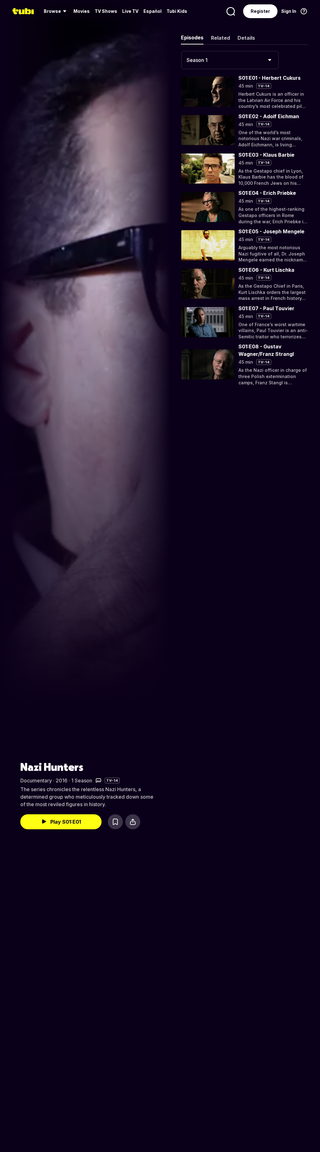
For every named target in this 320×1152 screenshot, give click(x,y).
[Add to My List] (115, 821)
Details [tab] (246, 38)
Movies (81, 11)
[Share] (132, 821)
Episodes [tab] (192, 37)
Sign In (288, 11)
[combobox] (230, 60)
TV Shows (106, 11)
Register (260, 11)
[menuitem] (56, 11)
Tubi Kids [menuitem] (177, 11)
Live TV (130, 11)
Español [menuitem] (152, 11)
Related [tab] (220, 38)
